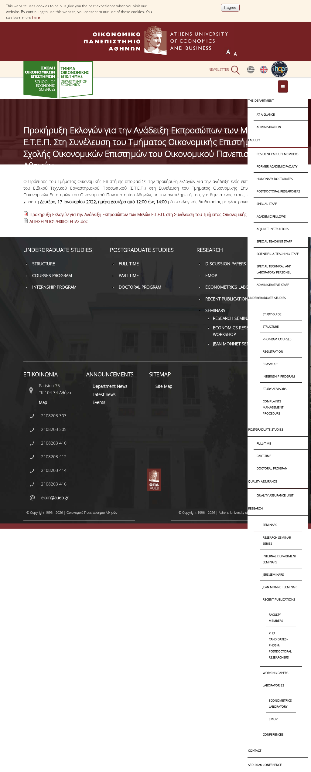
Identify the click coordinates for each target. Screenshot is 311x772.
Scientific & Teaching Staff (278, 254)
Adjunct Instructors (273, 229)
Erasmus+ (270, 364)
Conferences (273, 734)
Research (255, 508)
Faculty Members (276, 617)
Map (43, 402)
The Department (261, 100)
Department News (110, 386)
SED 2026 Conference (265, 765)
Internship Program (279, 376)
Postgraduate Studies (265, 429)
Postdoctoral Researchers (278, 191)
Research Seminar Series (277, 540)
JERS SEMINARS (273, 574)
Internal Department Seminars (279, 559)
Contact (254, 750)
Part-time (264, 456)
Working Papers (275, 673)
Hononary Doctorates (275, 179)
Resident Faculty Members (277, 154)
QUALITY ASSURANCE (262, 481)
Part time (129, 275)
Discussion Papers (225, 263)
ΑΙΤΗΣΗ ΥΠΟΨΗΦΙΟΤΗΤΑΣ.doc (58, 221)
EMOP (273, 719)
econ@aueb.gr (54, 497)
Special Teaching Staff (274, 241)
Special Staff (267, 203)
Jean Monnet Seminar (279, 587)
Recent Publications (279, 599)
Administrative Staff (273, 285)
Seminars (270, 525)
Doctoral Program (272, 468)
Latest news (104, 394)
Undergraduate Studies (267, 298)
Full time (129, 263)
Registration (273, 351)
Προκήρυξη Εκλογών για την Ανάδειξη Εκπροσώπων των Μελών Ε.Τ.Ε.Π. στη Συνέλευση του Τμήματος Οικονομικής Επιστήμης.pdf (152, 214)
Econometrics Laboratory (280, 703)
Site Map (164, 386)
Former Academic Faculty (277, 166)
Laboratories (273, 685)
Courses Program (52, 275)
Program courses (277, 339)
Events (99, 402)
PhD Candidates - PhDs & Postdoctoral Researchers (280, 645)
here (36, 17)
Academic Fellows (271, 216)
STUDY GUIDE (272, 314)
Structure (271, 326)
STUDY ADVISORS (274, 389)
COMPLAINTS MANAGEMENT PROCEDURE (273, 407)
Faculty (254, 140)
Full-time (264, 443)
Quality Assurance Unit (275, 495)
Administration (269, 127)
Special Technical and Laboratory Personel (274, 269)
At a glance (266, 114)
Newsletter (219, 69)
